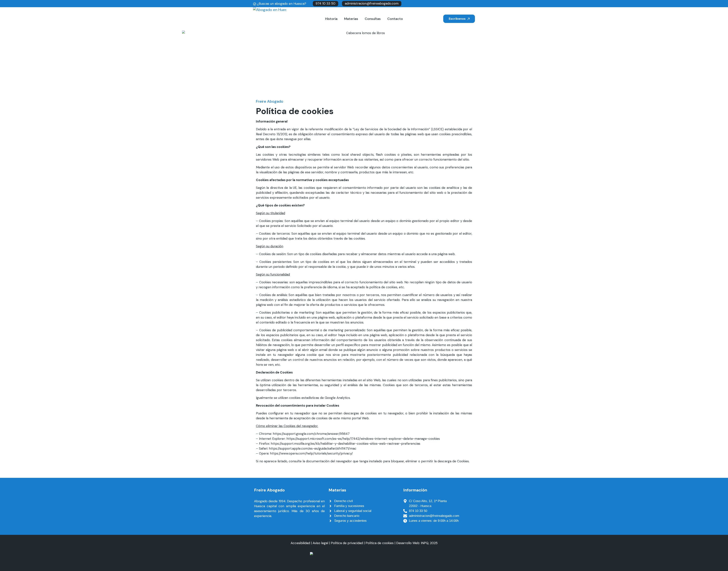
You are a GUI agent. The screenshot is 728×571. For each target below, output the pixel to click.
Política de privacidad (347, 543)
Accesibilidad (300, 543)
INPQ (424, 543)
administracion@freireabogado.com (372, 3)
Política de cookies (380, 543)
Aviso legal (320, 543)
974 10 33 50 (325, 3)
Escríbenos (457, 19)
